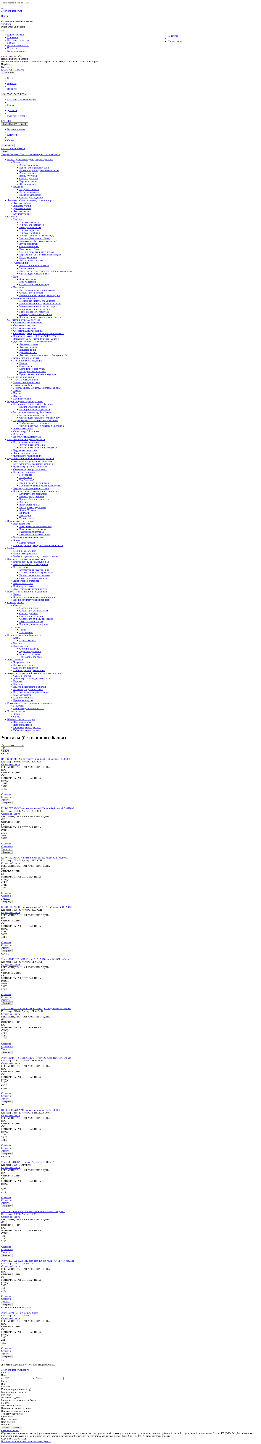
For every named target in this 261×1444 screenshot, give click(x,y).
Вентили (23, 502)
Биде (15, 276)
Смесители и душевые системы (23, 320)
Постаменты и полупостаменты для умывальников (45, 271)
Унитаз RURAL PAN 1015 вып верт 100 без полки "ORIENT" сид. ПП (37, 1260)
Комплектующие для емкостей (29, 670)
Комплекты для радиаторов (33, 494)
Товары (5, 154)
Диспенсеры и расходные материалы (32, 678)
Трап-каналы (26, 632)
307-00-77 (6, 24)
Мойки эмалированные (25, 553)
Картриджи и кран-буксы (32, 368)
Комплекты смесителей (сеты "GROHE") (34, 336)
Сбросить (16, 1427)
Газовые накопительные (31, 532)
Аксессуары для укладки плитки (30, 589)
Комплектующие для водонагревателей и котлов (38, 545)
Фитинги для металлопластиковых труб (40, 417)
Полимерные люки (23, 665)
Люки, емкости (15, 659)
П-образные (25, 477)
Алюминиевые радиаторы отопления (32, 461)
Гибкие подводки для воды (27, 727)
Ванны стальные (28, 173)
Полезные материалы (18, 45)
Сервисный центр (10, 764)
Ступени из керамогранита (33, 578)
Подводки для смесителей (32, 371)
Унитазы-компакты (29, 222)
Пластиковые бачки (29, 249)
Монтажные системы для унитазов (37, 301)
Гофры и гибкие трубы (31, 621)
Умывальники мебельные (26, 382)
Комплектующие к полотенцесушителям (40, 485)
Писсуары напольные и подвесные (37, 290)
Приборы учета (21, 646)
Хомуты (17, 714)
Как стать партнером (18, 40)
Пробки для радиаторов (31, 496)
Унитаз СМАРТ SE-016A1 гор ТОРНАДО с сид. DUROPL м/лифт (35, 959)
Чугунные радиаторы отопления (30, 466)
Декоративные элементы (26, 580)
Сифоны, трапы (15, 602)
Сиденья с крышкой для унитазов (36, 252)
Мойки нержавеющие (24, 551)
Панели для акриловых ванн (34, 167)
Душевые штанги (28, 352)
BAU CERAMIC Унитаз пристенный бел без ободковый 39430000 (35, 759)
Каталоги (12, 134)
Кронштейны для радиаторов (34, 499)
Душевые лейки (27, 349)
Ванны (16, 162)
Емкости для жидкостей (25, 667)
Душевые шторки (22, 208)
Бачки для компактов (30, 227)
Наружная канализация (25, 450)
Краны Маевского (28, 510)
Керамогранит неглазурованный (36, 572)
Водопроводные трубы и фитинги (25, 401)
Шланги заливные (22, 725)
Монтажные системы (24, 298)
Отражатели (25, 366)
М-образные (25, 474)
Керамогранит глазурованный (34, 570)
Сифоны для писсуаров (31, 292)
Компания (12, 37)
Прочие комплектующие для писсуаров (39, 295)
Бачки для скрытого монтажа (34, 311)
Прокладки (25, 515)
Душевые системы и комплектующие (32, 341)
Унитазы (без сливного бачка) (45, 154)
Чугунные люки (21, 662)
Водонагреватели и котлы (20, 521)
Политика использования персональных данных (26, 1441)
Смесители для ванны (24, 328)
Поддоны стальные (29, 189)
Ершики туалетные (23, 697)
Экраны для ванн (28, 181)
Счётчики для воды (29, 648)
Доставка (12, 110)
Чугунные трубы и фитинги (27, 455)
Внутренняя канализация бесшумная (38, 447)
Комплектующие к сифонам (33, 624)
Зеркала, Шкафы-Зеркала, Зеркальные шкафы (36, 388)
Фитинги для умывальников (34, 273)
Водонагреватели (22, 523)
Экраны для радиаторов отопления (31, 488)
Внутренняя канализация (26, 442)
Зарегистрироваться (11, 11)
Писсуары (18, 287)
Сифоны (17, 605)
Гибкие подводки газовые (26, 730)
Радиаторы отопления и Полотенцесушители (30, 458)
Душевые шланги (28, 347)
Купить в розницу (16, 51)
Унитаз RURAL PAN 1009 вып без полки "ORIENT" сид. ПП (33, 1211)
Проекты (11, 83)
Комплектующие (22, 214)
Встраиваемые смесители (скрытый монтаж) (36, 339)
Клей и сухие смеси (23, 586)
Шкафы (17, 396)
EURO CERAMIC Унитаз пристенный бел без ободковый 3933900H (36, 907)
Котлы (16, 540)
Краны (16, 638)
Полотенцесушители (24, 472)
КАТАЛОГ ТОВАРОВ (13, 69)
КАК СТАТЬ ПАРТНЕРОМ (14, 94)
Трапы (16, 627)
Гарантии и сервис (17, 116)
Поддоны (18, 186)
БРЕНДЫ (6, 121)
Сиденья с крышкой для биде (34, 284)
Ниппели (24, 513)
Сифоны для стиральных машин (36, 619)
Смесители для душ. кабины (28, 330)
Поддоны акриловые (30, 195)
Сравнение (7, 797)
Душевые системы (28, 344)
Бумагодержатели (22, 695)
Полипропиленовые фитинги (34, 409)
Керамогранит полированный (34, 575)
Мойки (10, 548)
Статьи (10, 140)
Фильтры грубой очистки (26, 431)
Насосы (17, 594)
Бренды (11, 43)
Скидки (11, 105)
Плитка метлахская (23, 583)
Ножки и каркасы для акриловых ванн (39, 170)
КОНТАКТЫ (7, 145)
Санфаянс (15, 154)
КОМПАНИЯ (8, 73)
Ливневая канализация (25, 453)
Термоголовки (26, 518)
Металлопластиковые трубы (33, 415)
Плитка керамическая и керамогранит (27, 559)
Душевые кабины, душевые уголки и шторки (30, 200)
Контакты (12, 48)
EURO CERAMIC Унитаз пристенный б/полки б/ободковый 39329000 (37, 808)
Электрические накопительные (35, 526)
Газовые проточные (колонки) (34, 534)
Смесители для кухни (24, 325)
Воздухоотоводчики (29, 504)
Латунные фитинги (23, 428)
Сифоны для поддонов (31, 197)
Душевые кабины (22, 203)
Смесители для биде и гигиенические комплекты (38, 333)
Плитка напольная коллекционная (31, 561)
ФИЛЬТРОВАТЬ (10, 1430)
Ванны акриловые (28, 165)
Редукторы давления (30, 651)
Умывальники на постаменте (34, 265)
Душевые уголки (22, 205)
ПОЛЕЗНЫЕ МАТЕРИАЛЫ (14, 124)
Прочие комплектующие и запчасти (31, 599)
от (2, 1378)
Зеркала (17, 390)
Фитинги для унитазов (31, 260)
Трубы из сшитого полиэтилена (35, 423)
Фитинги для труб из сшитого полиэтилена (41, 426)
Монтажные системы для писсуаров (38, 306)
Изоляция (18, 434)
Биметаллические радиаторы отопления (34, 464)
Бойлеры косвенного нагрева (28, 537)
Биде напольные (27, 279)
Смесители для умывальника (28, 322)
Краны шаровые (27, 640)
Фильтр (5, 750)
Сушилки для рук (22, 676)
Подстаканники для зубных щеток (31, 692)
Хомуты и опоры (16, 711)
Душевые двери (21, 211)
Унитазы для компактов (31, 224)
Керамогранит (20, 567)
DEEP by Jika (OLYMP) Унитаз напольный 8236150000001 (31, 1110)
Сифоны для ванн (28, 178)
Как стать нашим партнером (21, 99)
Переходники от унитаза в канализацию (40, 254)
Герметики (18, 705)
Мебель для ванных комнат (21, 377)
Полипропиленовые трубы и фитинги (33, 404)
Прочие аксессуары (23, 700)
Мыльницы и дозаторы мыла (28, 689)
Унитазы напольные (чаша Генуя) (36, 235)
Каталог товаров (15, 34)
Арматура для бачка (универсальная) (38, 241)
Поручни (18, 684)
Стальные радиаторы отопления (30, 469)
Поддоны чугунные (29, 192)
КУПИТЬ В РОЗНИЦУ (13, 148)
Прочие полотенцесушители (34, 483)
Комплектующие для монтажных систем (40, 317)
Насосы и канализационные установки (27, 591)
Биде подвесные (27, 282)
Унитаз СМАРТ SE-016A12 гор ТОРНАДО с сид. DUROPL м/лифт (36, 1008)
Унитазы (25, 154)
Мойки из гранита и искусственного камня (35, 556)
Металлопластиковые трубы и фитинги (33, 412)
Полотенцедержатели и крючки (29, 686)
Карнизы (18, 681)
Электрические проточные (33, 529)
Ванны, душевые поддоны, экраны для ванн (30, 159)
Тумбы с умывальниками (26, 379)
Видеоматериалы (16, 129)
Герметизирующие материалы (28, 708)
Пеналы (17, 393)
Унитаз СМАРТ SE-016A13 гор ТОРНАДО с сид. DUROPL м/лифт (36, 1058)
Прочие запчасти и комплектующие (37, 374)
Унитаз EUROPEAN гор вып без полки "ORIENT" (27, 1162)
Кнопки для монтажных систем (35, 314)
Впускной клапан (28, 243)
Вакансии (12, 89)
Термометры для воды (30, 657)
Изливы (23, 363)
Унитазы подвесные (29, 230)
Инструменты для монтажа (27, 436)
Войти (4, 16)
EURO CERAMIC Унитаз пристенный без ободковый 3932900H (34, 857)
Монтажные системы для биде (35, 309)
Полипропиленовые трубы (33, 407)
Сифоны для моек (28, 613)
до (34, 1378)
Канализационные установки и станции (34, 597)
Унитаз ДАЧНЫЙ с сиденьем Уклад (19, 1313)
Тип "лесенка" (26, 480)
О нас (10, 78)
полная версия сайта (11, 56)
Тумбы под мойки (22, 385)
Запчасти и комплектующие (27, 360)
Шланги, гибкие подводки (21, 719)
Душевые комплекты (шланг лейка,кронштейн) (43, 355)
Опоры (17, 716)
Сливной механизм (29, 246)
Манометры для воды (30, 654)
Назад (5, 151)
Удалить (5, 799)
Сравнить (6, 794)
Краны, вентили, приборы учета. (24, 635)
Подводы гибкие (28, 257)
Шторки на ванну (28, 184)
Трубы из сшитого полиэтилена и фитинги (35, 420)
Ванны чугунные (28, 176)
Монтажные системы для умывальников (40, 303)
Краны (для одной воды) (26, 358)
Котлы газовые (27, 542)
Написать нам (175, 41)
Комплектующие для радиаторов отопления (36, 491)
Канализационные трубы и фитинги (26, 439)
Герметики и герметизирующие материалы (29, 703)
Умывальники (20, 263)
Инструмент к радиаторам (32, 507)
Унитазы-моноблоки (29, 233)
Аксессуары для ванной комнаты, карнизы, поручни (34, 673)
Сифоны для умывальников (33, 610)
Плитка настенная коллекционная (30, 564)
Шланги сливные (22, 722)
